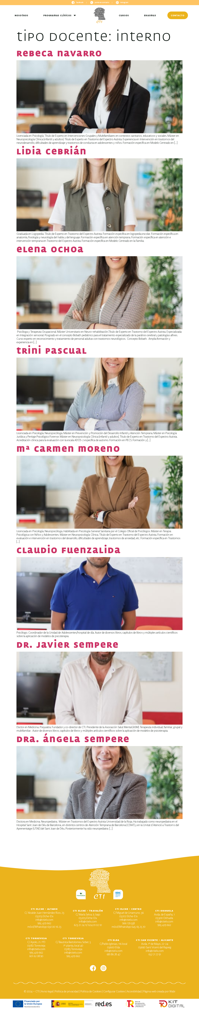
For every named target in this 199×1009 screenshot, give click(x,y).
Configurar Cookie (113, 991)
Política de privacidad (67, 991)
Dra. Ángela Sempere (74, 739)
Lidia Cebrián (51, 151)
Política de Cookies (90, 991)
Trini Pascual (51, 350)
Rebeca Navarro (59, 53)
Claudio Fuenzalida (68, 550)
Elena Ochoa (50, 249)
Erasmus (150, 15)
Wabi (172, 991)
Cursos (124, 15)
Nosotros (21, 15)
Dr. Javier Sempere (69, 644)
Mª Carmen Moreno (68, 448)
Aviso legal (47, 991)
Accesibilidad (134, 991)
